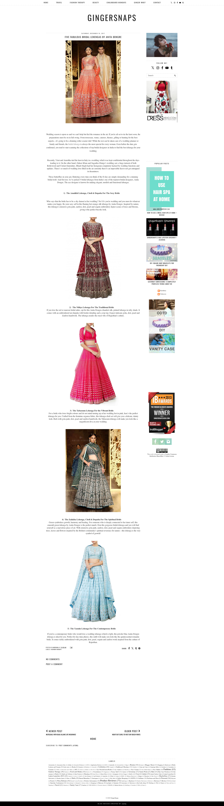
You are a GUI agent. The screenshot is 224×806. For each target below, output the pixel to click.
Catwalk (94, 767)
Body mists (66, 767)
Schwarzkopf (70, 783)
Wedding (127, 785)
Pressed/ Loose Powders (76, 781)
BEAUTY (96, 2)
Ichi (110, 774)
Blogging (160, 765)
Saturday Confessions (56, 783)
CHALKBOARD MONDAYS (116, 2)
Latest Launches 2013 (56, 776)
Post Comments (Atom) (68, 745)
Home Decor (95, 774)
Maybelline (163, 776)
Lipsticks (105, 776)
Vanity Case (74, 785)
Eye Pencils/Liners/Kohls (104, 769)
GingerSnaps (112, 17)
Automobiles (120, 765)
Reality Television (141, 781)
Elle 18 (92, 769)
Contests (50, 769)
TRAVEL (59, 2)
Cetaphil (112, 767)
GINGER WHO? (140, 2)
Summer (116, 783)
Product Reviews (108, 780)
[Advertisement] (93, 708)
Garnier (124, 772)
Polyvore (173, 778)
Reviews (156, 781)
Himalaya (87, 774)
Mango (140, 776)
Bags (126, 765)
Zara (143, 785)
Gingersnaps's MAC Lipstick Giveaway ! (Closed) (162, 238)
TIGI (157, 783)
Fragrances (106, 772)
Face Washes (156, 769)
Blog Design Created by (112, 803)
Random (131, 781)
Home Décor (104, 774)
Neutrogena (95, 778)
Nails (73, 778)
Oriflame (141, 778)
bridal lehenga (74, 144)
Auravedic (111, 765)
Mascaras (146, 776)
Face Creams (135, 769)
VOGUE (110, 785)
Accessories (51, 765)
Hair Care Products (164, 772)
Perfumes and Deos (153, 778)
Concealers (171, 767)
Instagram (115, 774)
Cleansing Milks (154, 767)
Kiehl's (131, 774)
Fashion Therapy (56, 649)
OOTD (133, 778)
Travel (57, 785)
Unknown (163, 294)
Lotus (117, 776)
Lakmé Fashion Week (156, 774)
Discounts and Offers (66, 769)
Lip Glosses (88, 776)
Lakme (144, 774)
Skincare (100, 783)
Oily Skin (112, 778)
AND (87, 765)
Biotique (141, 765)
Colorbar (163, 767)
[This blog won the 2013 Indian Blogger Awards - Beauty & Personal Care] (162, 434)
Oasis (106, 778)
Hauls (56, 774)
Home (46, 2)
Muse (67, 778)
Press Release (62, 781)
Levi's (80, 776)
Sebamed (77, 783)
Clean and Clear (143, 767)
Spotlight (108, 783)
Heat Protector (78, 774)
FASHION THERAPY (77, 2)
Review (150, 781)
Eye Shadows (118, 769)
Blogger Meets (149, 765)
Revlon (164, 781)
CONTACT (157, 2)
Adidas (69, 765)
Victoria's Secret (102, 785)
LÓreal (111, 776)
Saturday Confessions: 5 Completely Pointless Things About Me (162, 283)
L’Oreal (137, 774)
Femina (66, 772)
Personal (164, 778)
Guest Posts (143, 772)
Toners (162, 783)
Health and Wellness (67, 774)
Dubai (86, 769)
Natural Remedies (84, 778)
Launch (70, 776)
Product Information (90, 781)
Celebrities (102, 767)
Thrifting (151, 783)
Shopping (93, 783)
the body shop (141, 783)
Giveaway (131, 772)
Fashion (167, 769)
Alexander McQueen (79, 765)
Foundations (97, 772)
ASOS (105, 765)
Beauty (132, 765)
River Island (172, 781)
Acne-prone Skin (61, 765)
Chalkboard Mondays (122, 767)
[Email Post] (70, 647)
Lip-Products (96, 776)
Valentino (65, 785)
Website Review (118, 785)
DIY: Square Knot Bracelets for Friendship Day (162, 264)
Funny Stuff (115, 772)
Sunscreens (124, 783)
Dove (81, 769)
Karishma (163, 290)
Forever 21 (88, 772)
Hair (152, 772)
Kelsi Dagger (123, 774)
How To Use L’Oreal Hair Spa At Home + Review (162, 214)
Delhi (57, 769)
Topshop (50, 785)
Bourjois (80, 767)
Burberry (87, 767)
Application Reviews (96, 765)
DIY (76, 769)
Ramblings (124, 781)
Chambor (134, 767)
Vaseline (84, 785)
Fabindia (126, 769)
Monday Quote (60, 778)
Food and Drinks (76, 772)
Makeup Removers (131, 776)
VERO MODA (92, 785)
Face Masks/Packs (146, 769)
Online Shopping (122, 778)
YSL (139, 785)
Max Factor (154, 776)
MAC (122, 776)
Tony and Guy (170, 783)
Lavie (75, 776)
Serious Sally (85, 783)
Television (132, 783)
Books (74, 767)
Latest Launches (168, 774)
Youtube (133, 785)
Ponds (52, 781)
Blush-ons (167, 765)
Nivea (101, 778)
